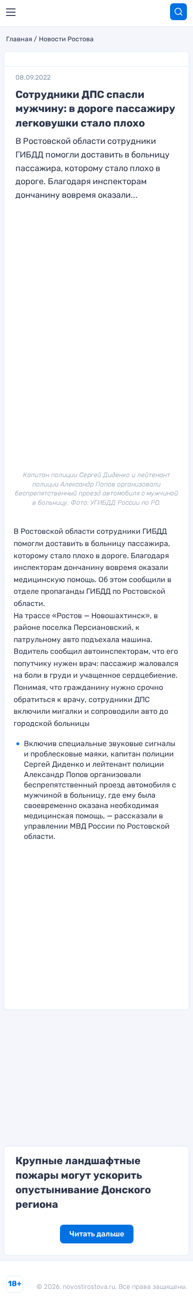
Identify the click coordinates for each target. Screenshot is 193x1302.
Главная (19, 39)
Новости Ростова (66, 39)
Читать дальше (96, 1233)
